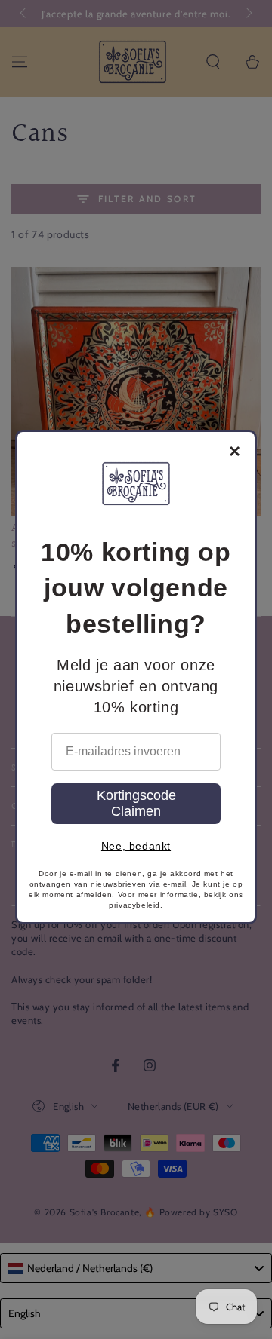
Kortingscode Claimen (136, 803)
